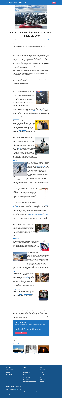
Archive (41, 382)
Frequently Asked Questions (11, 370)
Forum (20, 2)
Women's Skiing (43, 376)
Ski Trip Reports (26, 379)
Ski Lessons (42, 369)
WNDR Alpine (15, 271)
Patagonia (15, 89)
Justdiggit (20, 148)
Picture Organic (16, 119)
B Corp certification (22, 130)
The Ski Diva (8, 367)
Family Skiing (25, 376)
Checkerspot (26, 277)
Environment (18, 340)
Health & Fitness (43, 379)
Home (15, 2)
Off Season (42, 381)
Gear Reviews (25, 370)
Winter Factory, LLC (11, 386)
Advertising (8, 372)
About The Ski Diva (9, 369)
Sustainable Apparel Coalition (25, 203)
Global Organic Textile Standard (39, 110)
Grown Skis (15, 250)
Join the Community (21, 332)
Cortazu (14, 135)
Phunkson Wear (16, 238)
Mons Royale (15, 160)
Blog (25, 2)
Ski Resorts (42, 374)
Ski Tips (24, 374)
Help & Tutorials (9, 374)
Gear (48, 39)
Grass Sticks (15, 186)
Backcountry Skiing (26, 372)
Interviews (42, 370)
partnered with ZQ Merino (40, 166)
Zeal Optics (15, 222)
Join (54, 2)
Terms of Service (9, 376)
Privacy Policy (8, 377)
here (46, 116)
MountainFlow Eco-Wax (28, 294)
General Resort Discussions (28, 377)
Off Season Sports (26, 382)
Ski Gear (24, 369)
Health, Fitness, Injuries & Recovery (29, 381)
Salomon (14, 200)
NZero (20, 294)
